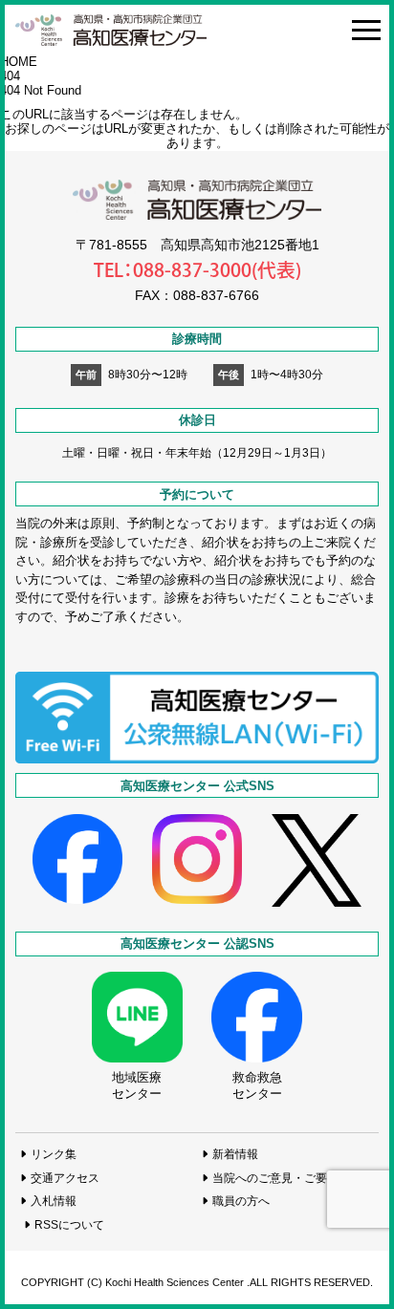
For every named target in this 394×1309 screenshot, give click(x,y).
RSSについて (69, 1224)
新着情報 (235, 1154)
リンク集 (54, 1154)
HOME (18, 61)
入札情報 (54, 1200)
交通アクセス (65, 1177)
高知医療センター (111, 30)
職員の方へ (241, 1200)
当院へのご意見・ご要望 (275, 1177)
